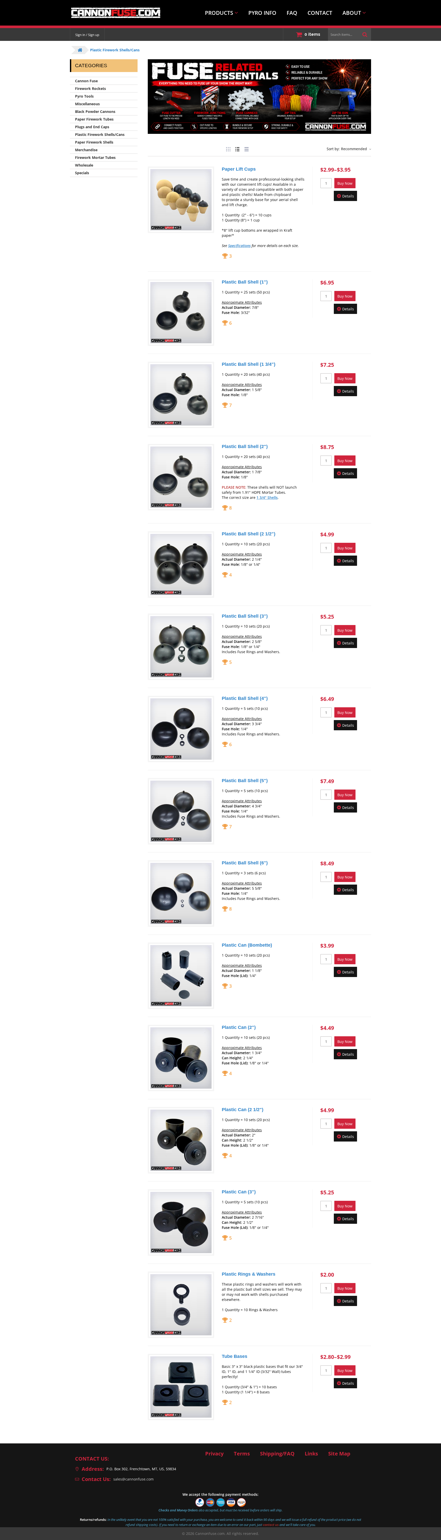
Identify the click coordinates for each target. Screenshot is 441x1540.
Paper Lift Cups (239, 169)
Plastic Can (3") (239, 1191)
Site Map (339, 1453)
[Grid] (228, 148)
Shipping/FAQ (277, 1453)
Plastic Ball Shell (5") (245, 780)
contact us (271, 1524)
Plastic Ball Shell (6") (245, 862)
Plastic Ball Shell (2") (245, 446)
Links (311, 1453)
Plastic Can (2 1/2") (242, 1109)
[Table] (246, 148)
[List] (237, 148)
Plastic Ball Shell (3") (245, 616)
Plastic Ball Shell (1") (245, 282)
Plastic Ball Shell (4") (245, 698)
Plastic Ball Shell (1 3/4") (248, 364)
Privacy (214, 1453)
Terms (242, 1453)
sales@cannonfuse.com (133, 1479)
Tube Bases (234, 1356)
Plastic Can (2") (239, 1027)
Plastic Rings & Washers (248, 1274)
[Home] (111, 13)
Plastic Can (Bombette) (247, 945)
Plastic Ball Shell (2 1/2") (248, 533)
